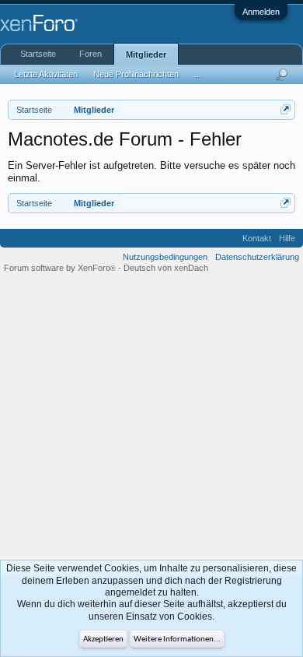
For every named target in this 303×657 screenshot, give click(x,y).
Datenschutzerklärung (257, 257)
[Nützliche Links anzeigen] (285, 109)
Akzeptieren (103, 639)
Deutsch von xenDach (166, 267)
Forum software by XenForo (60, 267)
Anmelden (261, 11)
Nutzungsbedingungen (165, 257)
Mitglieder (146, 54)
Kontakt (256, 238)
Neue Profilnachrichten (136, 74)
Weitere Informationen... (177, 639)
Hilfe (287, 238)
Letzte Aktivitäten (46, 74)
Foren (90, 53)
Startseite (38, 53)
